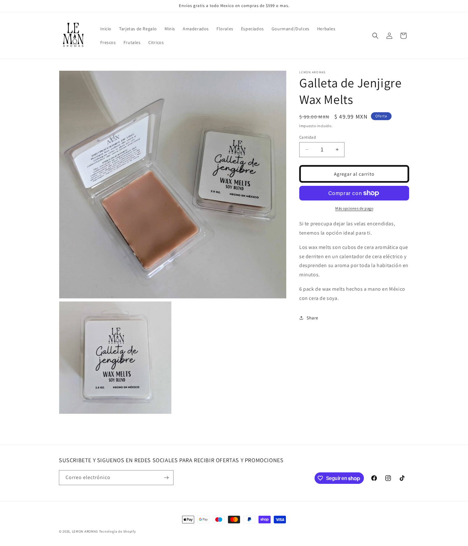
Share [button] (312, 318)
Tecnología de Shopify (117, 531)
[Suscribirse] (166, 477)
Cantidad (307, 137)
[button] (375, 36)
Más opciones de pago (354, 208)
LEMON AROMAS (85, 531)
